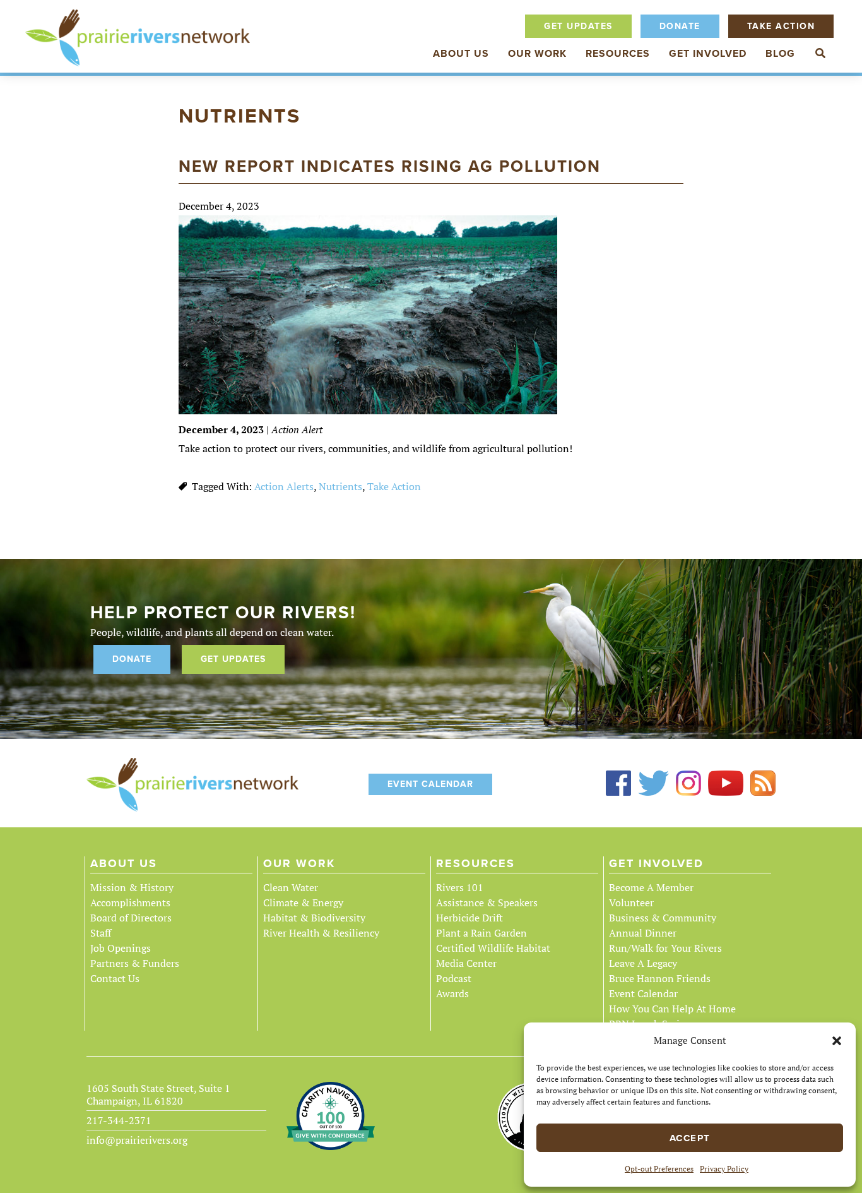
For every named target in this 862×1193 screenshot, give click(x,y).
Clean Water (290, 887)
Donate (679, 26)
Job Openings (120, 948)
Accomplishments (130, 902)
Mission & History (132, 887)
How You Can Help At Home (672, 1008)
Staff (100, 932)
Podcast (453, 978)
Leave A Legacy (643, 963)
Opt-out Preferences (659, 1168)
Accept (690, 1138)
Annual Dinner (642, 932)
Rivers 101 (459, 887)
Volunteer (631, 902)
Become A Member (651, 887)
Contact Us (114, 978)
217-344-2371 (118, 1120)
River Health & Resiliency (321, 932)
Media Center (466, 963)
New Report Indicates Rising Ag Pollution (390, 166)
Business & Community (662, 917)
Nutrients (340, 486)
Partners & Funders (134, 963)
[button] (836, 1040)
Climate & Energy (303, 902)
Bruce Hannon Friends (660, 978)
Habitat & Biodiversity (314, 917)
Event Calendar (430, 784)
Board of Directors (131, 917)
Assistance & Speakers (487, 902)
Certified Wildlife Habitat (493, 948)
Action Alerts (284, 486)
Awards (452, 993)
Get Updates (578, 26)
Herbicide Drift (469, 917)
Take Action (781, 26)
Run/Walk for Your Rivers (665, 948)
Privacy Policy (724, 1168)
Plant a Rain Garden (481, 932)
